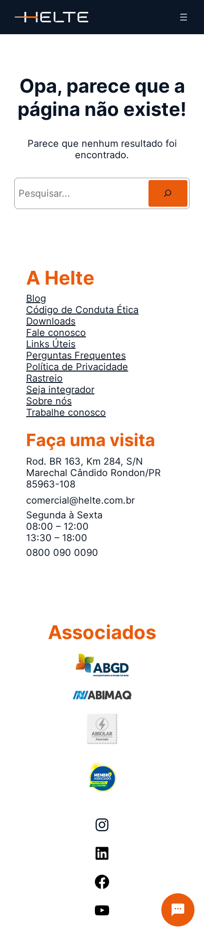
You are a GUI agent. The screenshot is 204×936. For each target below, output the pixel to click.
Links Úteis (50, 344)
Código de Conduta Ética (82, 309)
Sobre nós (49, 401)
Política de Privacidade (77, 366)
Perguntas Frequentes (76, 355)
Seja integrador (60, 389)
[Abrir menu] (183, 17)
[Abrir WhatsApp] (23, 912)
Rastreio (44, 378)
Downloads (50, 321)
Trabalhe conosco (66, 412)
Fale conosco (56, 332)
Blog (36, 298)
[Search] (167, 193)
